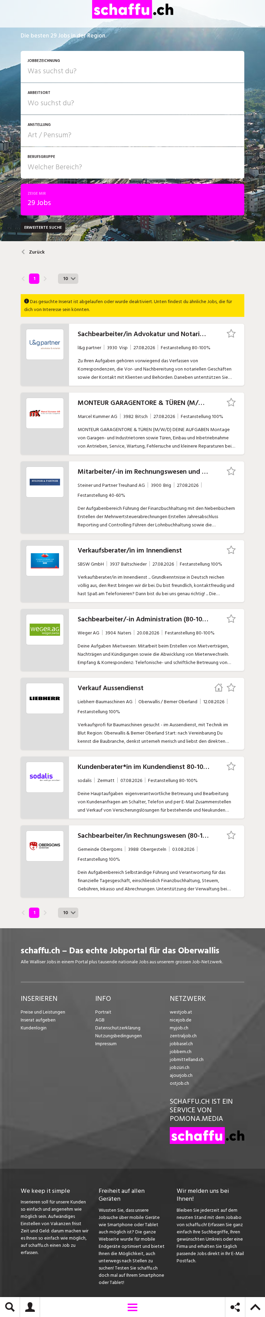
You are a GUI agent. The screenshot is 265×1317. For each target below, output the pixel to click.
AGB (100, 1020)
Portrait (103, 1012)
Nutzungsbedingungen (118, 1036)
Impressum (106, 1044)
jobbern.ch (181, 1052)
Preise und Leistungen (43, 1012)
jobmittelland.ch (187, 1059)
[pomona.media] (207, 1142)
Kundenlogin (34, 1028)
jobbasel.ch (181, 1044)
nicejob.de (181, 1020)
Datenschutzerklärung (117, 1028)
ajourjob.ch (181, 1075)
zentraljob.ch (183, 1036)
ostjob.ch (179, 1083)
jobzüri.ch (179, 1067)
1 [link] (34, 278)
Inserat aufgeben (38, 1020)
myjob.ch (179, 1028)
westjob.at (181, 1012)
